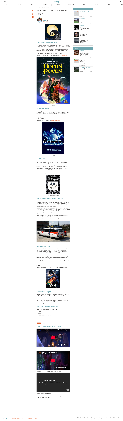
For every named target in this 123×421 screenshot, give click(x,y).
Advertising (35, 418)
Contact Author (45, 21)
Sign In (114, 1)
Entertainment (71, 4)
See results (43, 323)
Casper (39, 313)
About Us (14, 418)
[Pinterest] (32, 14)
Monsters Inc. (41, 319)
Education (58, 4)
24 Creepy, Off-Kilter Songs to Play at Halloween (84, 41)
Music (81, 38)
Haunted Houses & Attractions (86, 67)
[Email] (32, 17)
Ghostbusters (41, 317)
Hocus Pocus (40, 311)
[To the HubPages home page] (5, 418)
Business (45, 4)
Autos (19, 4)
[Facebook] (32, 10)
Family (84, 4)
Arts (6, 4)
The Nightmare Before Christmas (45, 315)
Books (32, 4)
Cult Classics (82, 18)
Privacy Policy (29, 418)
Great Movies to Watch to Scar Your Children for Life (84, 21)
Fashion (96, 4)
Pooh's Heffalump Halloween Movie (45, 321)
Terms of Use (23, 418)
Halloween (82, 25)
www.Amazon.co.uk (63, 55)
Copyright (18, 418)
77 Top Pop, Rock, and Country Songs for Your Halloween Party (84, 14)
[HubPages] (56, 2)
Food (109, 4)
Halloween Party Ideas (84, 11)
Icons (81, 32)
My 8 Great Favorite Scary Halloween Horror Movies (84, 28)
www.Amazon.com (56, 120)
